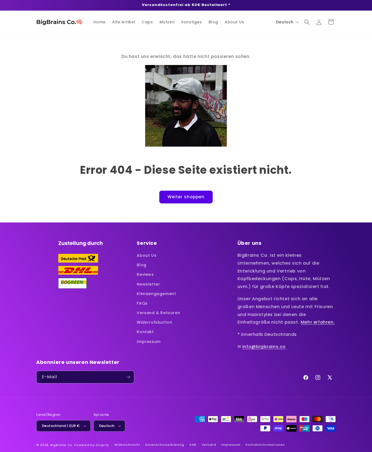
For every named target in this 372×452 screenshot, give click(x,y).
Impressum (148, 341)
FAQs (142, 303)
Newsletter (148, 284)
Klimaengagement (156, 293)
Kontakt (145, 332)
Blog (141, 265)
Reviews (145, 274)
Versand (209, 444)
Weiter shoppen (186, 197)
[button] (307, 22)
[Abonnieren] (128, 377)
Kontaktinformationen (265, 444)
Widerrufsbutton (154, 322)
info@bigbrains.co (264, 346)
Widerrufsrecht (127, 444)
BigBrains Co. (62, 445)
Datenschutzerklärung (164, 444)
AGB (192, 444)
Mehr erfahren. (318, 322)
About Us (146, 255)
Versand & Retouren (158, 312)
